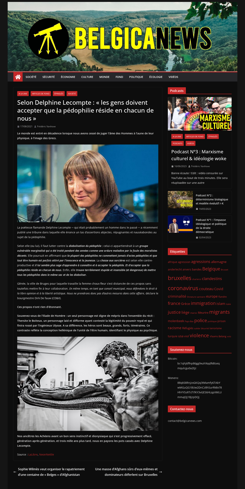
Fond (119, 77)
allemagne (219, 262)
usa (180, 336)
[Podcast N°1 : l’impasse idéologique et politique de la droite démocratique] (180, 229)
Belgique (211, 269)
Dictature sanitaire (196, 297)
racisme (174, 327)
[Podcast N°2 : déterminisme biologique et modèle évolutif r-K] (180, 202)
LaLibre (33, 454)
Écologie (156, 77)
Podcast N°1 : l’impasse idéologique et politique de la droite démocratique (211, 226)
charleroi (196, 279)
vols (229, 336)
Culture (87, 77)
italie (228, 304)
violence (199, 335)
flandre (222, 296)
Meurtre (203, 312)
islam (220, 303)
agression (184, 262)
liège (185, 312)
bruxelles (179, 278)
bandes (197, 269)
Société (31, 77)
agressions (200, 261)
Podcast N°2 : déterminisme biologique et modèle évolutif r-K (212, 199)
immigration (203, 303)
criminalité (177, 296)
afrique (172, 262)
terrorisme (216, 328)
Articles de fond (40, 93)
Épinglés (58, 93)
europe (212, 296)
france (174, 303)
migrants (219, 311)
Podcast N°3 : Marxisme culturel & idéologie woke (198, 155)
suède (197, 328)
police (200, 320)
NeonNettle (46, 454)
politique (212, 321)
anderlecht (175, 269)
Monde (104, 77)
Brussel (224, 269)
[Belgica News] (122, 4)
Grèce (185, 303)
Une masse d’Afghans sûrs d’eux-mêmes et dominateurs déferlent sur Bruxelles (126, 472)
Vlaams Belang (218, 336)
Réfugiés (187, 328)
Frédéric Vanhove (46, 126)
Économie (68, 77)
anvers (187, 269)
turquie (172, 336)
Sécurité (48, 77)
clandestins (212, 278)
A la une (23, 93)
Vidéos (173, 77)
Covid (218, 289)
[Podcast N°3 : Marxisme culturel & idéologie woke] (200, 114)
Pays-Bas (189, 321)
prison (221, 321)
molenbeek (176, 321)
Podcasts (177, 143)
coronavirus (183, 288)
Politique (136, 77)
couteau (206, 288)
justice (174, 312)
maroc (193, 312)
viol (186, 336)
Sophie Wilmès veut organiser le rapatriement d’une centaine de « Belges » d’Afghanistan (51, 472)
